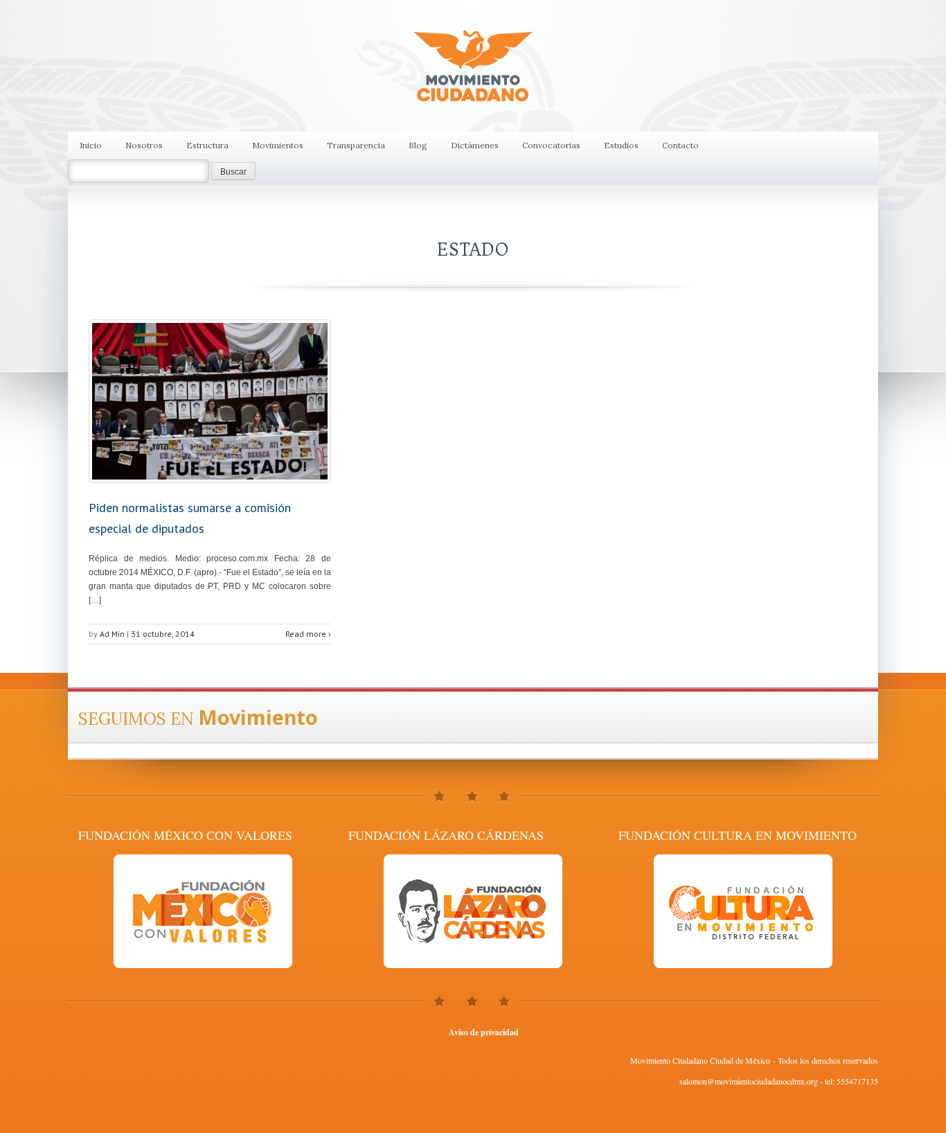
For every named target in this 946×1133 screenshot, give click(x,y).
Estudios (621, 145)
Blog (418, 145)
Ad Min (112, 634)
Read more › (308, 634)
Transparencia (356, 145)
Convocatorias (551, 145)
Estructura (207, 145)
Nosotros (144, 145)
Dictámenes (475, 145)
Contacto (680, 145)
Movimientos (277, 145)
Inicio (91, 145)
